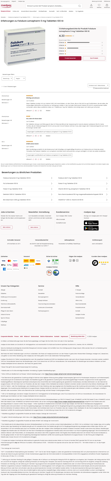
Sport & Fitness (5, 318)
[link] (49, 273)
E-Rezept (78, 290)
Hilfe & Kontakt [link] (60, 219)
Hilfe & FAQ (79, 300)
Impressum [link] (64, 336)
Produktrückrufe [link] (80, 307)
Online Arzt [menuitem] (16, 11)
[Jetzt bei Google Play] (96, 228)
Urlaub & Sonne (5, 314)
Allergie (3, 290)
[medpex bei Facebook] (70, 260)
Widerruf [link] (27, 336)
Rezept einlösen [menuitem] (6, 11)
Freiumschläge (80, 293)
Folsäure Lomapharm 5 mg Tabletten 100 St (19, 17)
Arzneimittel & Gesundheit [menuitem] (29, 11)
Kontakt (40, 290)
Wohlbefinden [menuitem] (43, 11)
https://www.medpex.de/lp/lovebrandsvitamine (69, 401)
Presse (16, 336)
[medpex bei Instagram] (73, 260)
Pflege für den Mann (7, 311)
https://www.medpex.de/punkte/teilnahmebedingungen (50, 417)
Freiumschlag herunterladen (46, 304)
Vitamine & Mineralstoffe (8, 304)
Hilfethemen (107, 1)
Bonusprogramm (43, 297)
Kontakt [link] (78, 311)
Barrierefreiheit (80, 318)
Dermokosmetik (5, 307)
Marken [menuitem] (71, 11)
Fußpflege (4, 321)
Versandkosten (80, 297)
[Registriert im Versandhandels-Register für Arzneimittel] (55, 262)
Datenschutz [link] (35, 336)
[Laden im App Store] (96, 222)
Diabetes (3, 293)
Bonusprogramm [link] (5, 1)
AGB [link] (21, 336)
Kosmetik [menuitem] (51, 11)
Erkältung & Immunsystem (8, 297)
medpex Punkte (80, 314)
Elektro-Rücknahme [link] (46, 336)
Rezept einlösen (43, 300)
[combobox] (54, 6)
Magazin (14, 1)
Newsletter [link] (41, 293)
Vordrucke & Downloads (45, 307)
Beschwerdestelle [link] (81, 304)
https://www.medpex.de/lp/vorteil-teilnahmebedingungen (63, 374)
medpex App (21, 1)
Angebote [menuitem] (80, 11)
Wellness (3, 325)
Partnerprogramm (43, 311)
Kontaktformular (61, 223)
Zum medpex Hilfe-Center (64, 216)
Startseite (3, 17)
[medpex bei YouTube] (77, 260)
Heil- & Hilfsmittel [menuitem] (62, 11)
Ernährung (4, 300)
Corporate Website (7, 336)
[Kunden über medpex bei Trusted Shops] (101, 263)
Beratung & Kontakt (97, 1)
